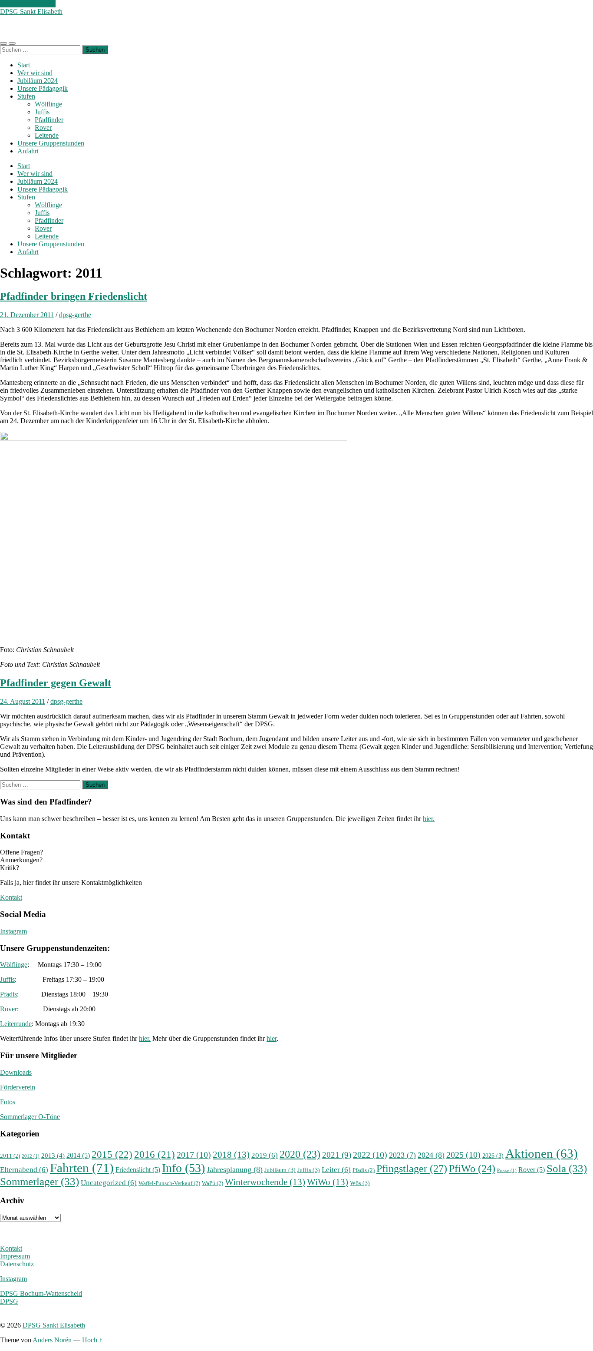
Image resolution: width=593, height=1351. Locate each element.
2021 (336, 1154)
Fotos (7, 1102)
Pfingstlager (411, 1168)
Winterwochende (265, 1182)
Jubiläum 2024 (37, 80)
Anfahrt (28, 151)
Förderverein (17, 1087)
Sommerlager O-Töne (30, 1116)
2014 (78, 1155)
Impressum (15, 1256)
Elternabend (24, 1170)
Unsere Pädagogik (42, 88)
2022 (370, 1154)
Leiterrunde (16, 1023)
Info (183, 1168)
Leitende (47, 135)
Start (23, 65)
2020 (300, 1154)
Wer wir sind (35, 72)
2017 (194, 1154)
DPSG (9, 1301)
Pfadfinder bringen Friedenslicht (73, 296)
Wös (360, 1182)
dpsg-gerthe (75, 314)
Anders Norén (52, 1340)
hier (272, 1038)
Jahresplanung (235, 1169)
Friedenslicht (137, 1170)
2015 (112, 1154)
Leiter (336, 1170)
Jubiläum (280, 1169)
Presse (507, 1170)
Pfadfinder (49, 119)
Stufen (26, 96)
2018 (231, 1154)
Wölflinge (48, 104)
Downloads (16, 1072)
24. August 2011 (22, 701)
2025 (463, 1154)
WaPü (212, 1183)
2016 (154, 1154)
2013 (53, 1155)
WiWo (327, 1182)
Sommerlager (39, 1181)
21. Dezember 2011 (27, 314)
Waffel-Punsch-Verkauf (169, 1183)
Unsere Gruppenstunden (50, 143)
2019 (264, 1155)
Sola (567, 1168)
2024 (431, 1155)
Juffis (42, 112)
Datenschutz (17, 1264)
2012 (31, 1156)
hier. (429, 818)
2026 (493, 1155)
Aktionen (541, 1153)
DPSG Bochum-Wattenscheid (41, 1293)
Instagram (13, 931)
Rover (43, 127)
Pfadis (8, 994)
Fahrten (82, 1168)
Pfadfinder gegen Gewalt (55, 683)
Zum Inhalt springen (28, 3)
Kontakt (11, 897)
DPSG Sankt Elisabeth (31, 11)
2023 (402, 1155)
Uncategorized (109, 1183)
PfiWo (472, 1168)
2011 (10, 1156)
